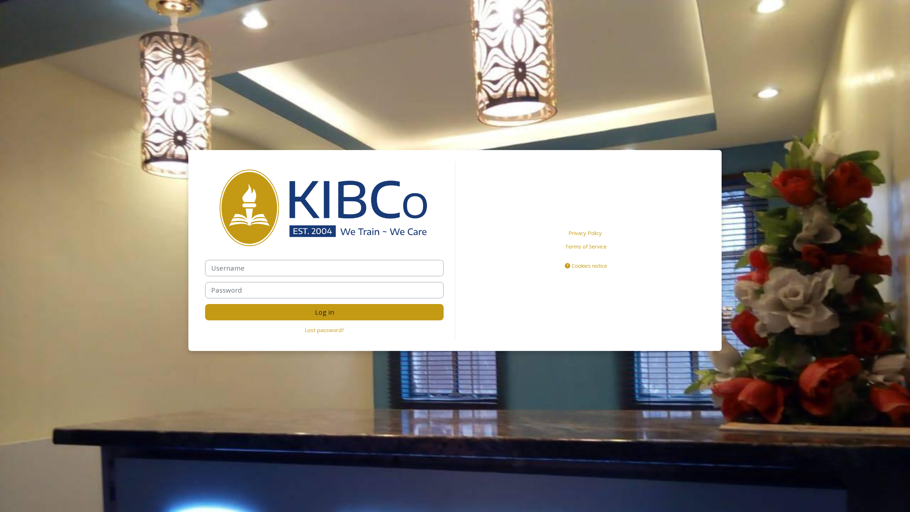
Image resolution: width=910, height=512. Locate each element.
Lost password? (324, 330)
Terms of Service (586, 246)
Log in (324, 312)
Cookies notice (588, 265)
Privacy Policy (585, 232)
